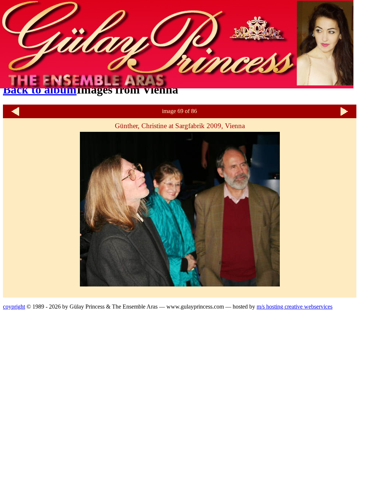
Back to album (40, 89)
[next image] (344, 115)
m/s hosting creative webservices (294, 306)
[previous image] (15, 115)
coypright (14, 306)
